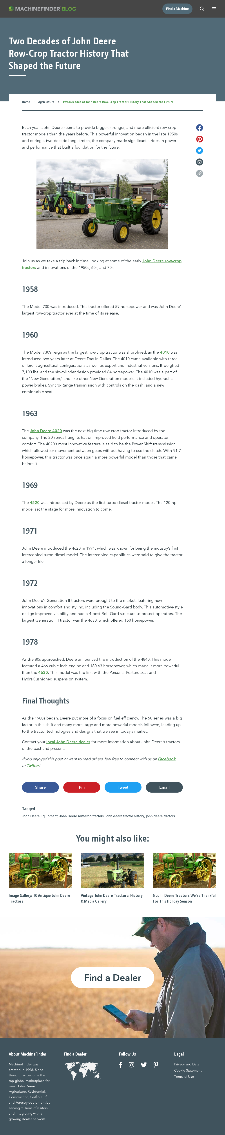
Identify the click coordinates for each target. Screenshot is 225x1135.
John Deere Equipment (40, 816)
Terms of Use (184, 1076)
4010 (165, 352)
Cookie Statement (188, 1070)
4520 (35, 502)
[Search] (202, 9)
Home (26, 102)
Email (164, 787)
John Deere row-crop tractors (81, 816)
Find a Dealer (112, 977)
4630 (43, 672)
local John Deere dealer (68, 741)
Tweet (123, 787)
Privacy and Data (186, 1064)
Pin (82, 787)
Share (40, 787)
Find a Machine (177, 9)
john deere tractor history (124, 816)
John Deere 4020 (46, 430)
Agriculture (46, 102)
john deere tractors (160, 816)
